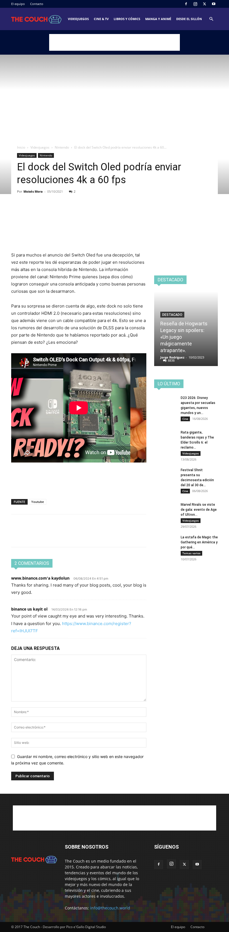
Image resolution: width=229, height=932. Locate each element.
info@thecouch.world (110, 908)
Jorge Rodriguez (172, 357)
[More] (68, 213)
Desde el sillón (189, 19)
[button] (211, 19)
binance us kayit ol (29, 609)
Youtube (37, 502)
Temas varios (191, 553)
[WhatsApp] (55, 213)
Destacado (172, 315)
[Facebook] (186, 4)
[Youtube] (213, 4)
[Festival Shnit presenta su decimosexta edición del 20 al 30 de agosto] (165, 475)
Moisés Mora (33, 191)
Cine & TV (101, 19)
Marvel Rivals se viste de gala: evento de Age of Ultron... (199, 510)
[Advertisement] (114, 42)
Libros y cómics (127, 19)
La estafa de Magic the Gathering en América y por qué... (199, 542)
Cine (185, 419)
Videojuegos (78, 19)
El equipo (18, 4)
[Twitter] (204, 4)
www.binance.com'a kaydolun (40, 578)
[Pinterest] (42, 213)
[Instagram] (195, 4)
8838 (171, 360)
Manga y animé (158, 19)
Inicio (21, 147)
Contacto (36, 4)
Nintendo (62, 147)
